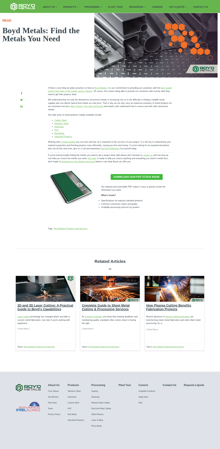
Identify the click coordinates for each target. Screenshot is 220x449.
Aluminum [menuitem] (72, 397)
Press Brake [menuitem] (96, 426)
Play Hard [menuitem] (52, 403)
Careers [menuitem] (157, 7)
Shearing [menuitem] (95, 397)
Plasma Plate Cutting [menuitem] (100, 403)
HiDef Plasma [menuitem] (97, 414)
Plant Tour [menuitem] (115, 7)
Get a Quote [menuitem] (176, 7)
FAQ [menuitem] (140, 403)
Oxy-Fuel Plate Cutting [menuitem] (101, 408)
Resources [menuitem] (136, 7)
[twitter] (21, 100)
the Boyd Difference (110, 148)
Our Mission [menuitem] (53, 397)
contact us (148, 155)
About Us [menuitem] (49, 7)
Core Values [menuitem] (53, 391)
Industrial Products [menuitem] (76, 420)
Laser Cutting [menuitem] (97, 420)
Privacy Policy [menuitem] (54, 414)
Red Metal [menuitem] (72, 414)
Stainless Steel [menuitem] (74, 391)
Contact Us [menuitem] (200, 7)
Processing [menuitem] (92, 7)
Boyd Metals (100, 88)
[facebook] (21, 93)
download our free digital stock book (78, 161)
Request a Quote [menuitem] (194, 385)
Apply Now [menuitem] (143, 397)
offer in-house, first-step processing (86, 106)
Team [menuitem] (50, 408)
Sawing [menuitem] (94, 391)
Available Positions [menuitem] (147, 391)
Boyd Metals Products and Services (70, 228)
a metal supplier (68, 142)
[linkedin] (21, 106)
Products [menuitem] (69, 7)
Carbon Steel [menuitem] (73, 403)
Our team (92, 158)
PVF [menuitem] (69, 408)
